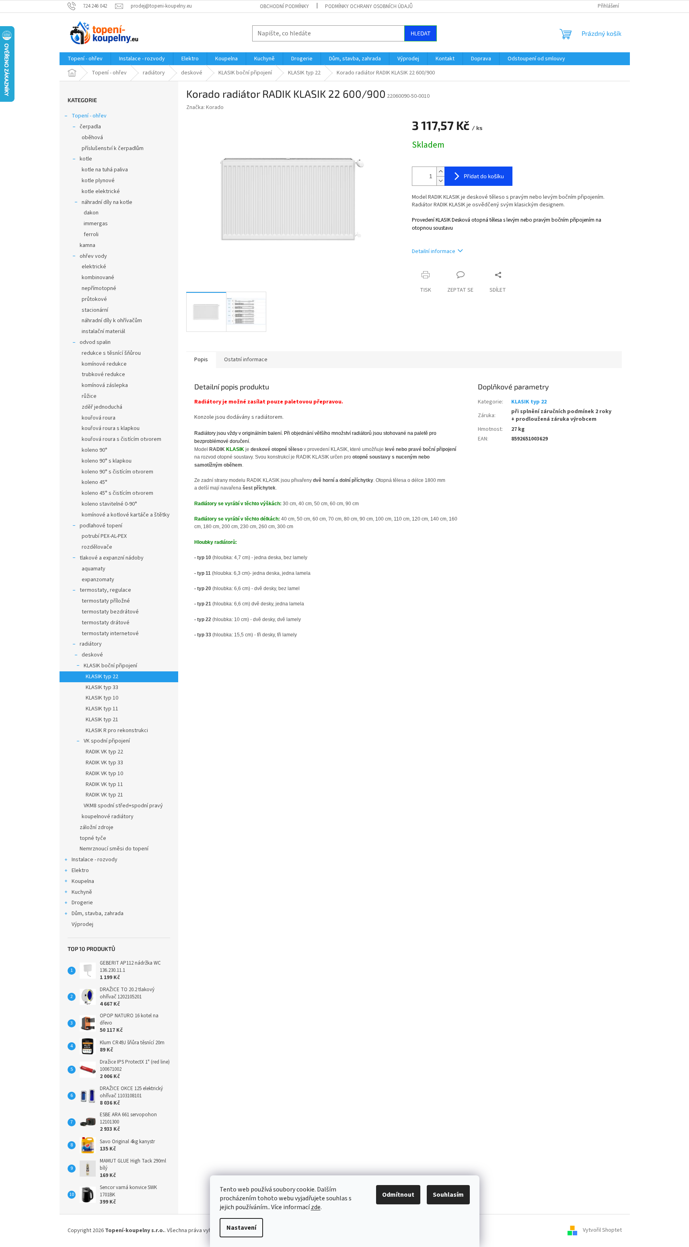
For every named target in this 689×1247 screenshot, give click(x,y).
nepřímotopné (99, 288)
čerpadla (90, 127)
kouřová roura (98, 418)
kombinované (98, 278)
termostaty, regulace (105, 590)
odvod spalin (95, 342)
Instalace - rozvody (94, 860)
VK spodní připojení (107, 741)
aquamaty (93, 569)
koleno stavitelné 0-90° (109, 504)
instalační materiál (103, 331)
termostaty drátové (106, 623)
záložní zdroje (96, 827)
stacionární (95, 310)
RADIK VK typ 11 (104, 784)
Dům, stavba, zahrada (97, 914)
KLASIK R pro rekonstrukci (117, 730)
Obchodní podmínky (284, 6)
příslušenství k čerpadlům (113, 148)
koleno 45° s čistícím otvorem (117, 493)
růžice (89, 396)
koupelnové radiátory (108, 817)
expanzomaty (98, 580)
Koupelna (83, 881)
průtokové (94, 299)
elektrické (94, 267)
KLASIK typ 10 (102, 698)
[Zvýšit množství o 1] (440, 171)
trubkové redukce (103, 374)
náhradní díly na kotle (107, 202)
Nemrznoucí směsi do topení (114, 849)
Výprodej (82, 924)
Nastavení (241, 1227)
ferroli (91, 234)
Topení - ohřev (89, 116)
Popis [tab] (201, 360)
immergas (96, 224)
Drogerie (82, 903)
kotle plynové (98, 181)
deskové (92, 655)
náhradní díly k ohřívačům (112, 321)
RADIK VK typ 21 (104, 795)
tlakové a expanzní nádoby (112, 558)
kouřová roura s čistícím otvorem (121, 439)
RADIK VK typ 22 (104, 752)
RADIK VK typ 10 (104, 774)
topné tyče (93, 838)
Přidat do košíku (484, 176)
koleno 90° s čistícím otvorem (117, 472)
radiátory (91, 644)
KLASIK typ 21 (102, 720)
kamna (87, 245)
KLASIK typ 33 (102, 687)
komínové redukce (104, 364)
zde (316, 1207)
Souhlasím (448, 1194)
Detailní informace (433, 251)
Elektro (80, 870)
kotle (86, 159)
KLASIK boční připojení (110, 666)
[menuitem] (85, 58)
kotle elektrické (101, 191)
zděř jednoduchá (102, 407)
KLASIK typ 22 (102, 677)
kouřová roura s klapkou (111, 428)
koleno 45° (94, 482)
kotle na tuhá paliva (105, 170)
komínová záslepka (105, 385)
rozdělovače (97, 547)
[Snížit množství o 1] (440, 180)
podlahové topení (101, 526)
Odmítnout (398, 1194)
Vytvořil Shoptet (602, 1230)
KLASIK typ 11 (102, 709)
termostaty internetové (110, 634)
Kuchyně (82, 892)
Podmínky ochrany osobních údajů (369, 6)
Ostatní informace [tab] (245, 360)
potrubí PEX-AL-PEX (104, 536)
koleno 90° (94, 450)
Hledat (420, 33)
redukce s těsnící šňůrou (111, 353)
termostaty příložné (106, 601)
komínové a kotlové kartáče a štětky (126, 515)
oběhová (92, 138)
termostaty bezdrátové (110, 612)
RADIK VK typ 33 (104, 763)
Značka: (205, 107)
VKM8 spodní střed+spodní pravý (123, 806)
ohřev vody (93, 256)
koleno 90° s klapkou (107, 461)
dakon (91, 213)
